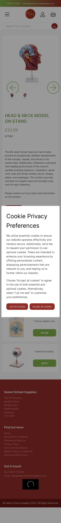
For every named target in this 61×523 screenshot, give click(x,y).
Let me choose (17, 306)
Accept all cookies (42, 306)
